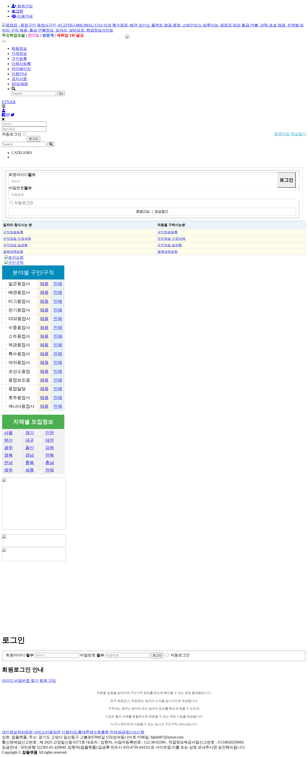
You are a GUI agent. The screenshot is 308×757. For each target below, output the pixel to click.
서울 (8, 432)
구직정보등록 (13, 232)
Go (61, 93)
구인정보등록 (167, 232)
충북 (29, 462)
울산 (29, 447)
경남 (29, 455)
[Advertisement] (146, 596)
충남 (49, 462)
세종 (29, 470)
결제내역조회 (13, 251)
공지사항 (19, 79)
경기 (29, 432)
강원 (49, 447)
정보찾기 (298, 134)
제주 (8, 470)
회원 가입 (47, 681)
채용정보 (19, 48)
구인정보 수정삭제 (171, 238)
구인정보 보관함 (169, 245)
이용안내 (19, 74)
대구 (29, 440)
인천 (49, 432)
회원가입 (24, 6)
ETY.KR (9, 102)
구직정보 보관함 (15, 245)
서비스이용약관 (47, 732)
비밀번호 (20, 188)
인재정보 (19, 54)
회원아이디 (22, 175)
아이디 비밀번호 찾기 (20, 681)
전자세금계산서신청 (127, 732)
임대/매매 (20, 84)
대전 (49, 440)
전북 (49, 455)
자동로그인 (23, 203)
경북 (8, 455)
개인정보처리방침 (17, 732)
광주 (8, 447)
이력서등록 (21, 64)
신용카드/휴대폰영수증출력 (85, 732)
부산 (8, 440)
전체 (49, 470)
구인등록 (19, 59)
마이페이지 (21, 69)
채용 (44, 283)
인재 (57, 283)
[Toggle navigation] (4, 41)
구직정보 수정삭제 (17, 238)
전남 (8, 462)
